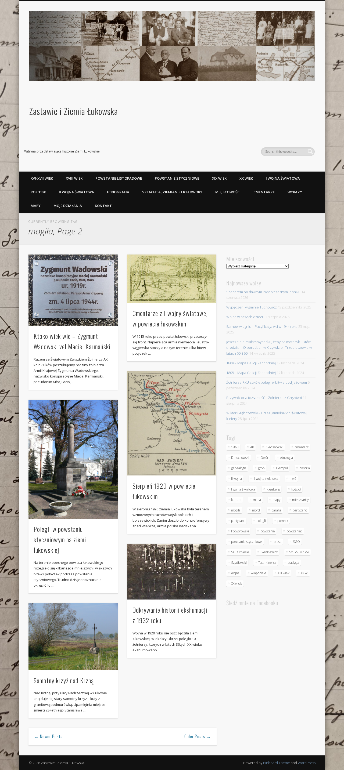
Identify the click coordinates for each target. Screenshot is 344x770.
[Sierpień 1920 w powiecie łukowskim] (171, 423)
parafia (276, 510)
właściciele (258, 573)
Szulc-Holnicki (299, 552)
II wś (293, 478)
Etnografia (118, 192)
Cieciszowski (274, 447)
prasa (277, 541)
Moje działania (67, 205)
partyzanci (300, 510)
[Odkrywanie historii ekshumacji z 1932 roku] (171, 572)
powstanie (267, 531)
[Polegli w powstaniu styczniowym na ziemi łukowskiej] (73, 459)
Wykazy (295, 192)
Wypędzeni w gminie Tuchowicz (251, 307)
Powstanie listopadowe (118, 178)
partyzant (238, 520)
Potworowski (240, 531)
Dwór (264, 457)
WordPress (307, 762)
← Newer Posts (48, 736)
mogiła (236, 510)
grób (261, 468)
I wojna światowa (283, 178)
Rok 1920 (38, 192)
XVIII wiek (74, 178)
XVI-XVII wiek (42, 178)
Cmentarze (264, 192)
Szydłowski (239, 562)
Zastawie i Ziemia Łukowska (73, 111)
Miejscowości (228, 192)
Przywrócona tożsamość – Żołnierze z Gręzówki (264, 397)
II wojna (236, 478)
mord (256, 510)
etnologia (286, 457)
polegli (261, 520)
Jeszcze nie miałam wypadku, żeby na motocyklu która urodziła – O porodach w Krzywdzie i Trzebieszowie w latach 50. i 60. (269, 347)
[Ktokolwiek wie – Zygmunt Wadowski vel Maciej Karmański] (73, 290)
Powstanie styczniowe (177, 178)
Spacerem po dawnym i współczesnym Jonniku (263, 291)
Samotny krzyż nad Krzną (64, 680)
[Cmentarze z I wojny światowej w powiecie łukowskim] (171, 279)
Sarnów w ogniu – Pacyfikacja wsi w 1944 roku (262, 326)
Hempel (282, 468)
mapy (277, 499)
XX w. (304, 573)
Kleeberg (273, 489)
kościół (296, 489)
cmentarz (302, 447)
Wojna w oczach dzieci (244, 316)
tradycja (293, 562)
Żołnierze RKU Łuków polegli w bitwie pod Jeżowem (266, 382)
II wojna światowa (76, 192)
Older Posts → (197, 736)
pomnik (282, 520)
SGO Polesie (240, 552)
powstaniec (294, 531)
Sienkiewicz (269, 552)
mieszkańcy (300, 499)
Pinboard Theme (276, 762)
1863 (235, 447)
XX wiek (246, 178)
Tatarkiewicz (267, 562)
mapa (257, 499)
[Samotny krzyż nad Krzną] (73, 636)
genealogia (238, 468)
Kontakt (103, 205)
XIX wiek (219, 178)
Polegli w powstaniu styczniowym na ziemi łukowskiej (60, 539)
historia (304, 468)
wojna (235, 573)
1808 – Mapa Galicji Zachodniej (251, 363)
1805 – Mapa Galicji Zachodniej (251, 372)
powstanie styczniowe (246, 541)
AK (252, 447)
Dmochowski (240, 457)
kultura (236, 499)
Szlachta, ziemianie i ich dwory (172, 192)
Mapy (36, 205)
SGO (296, 541)
